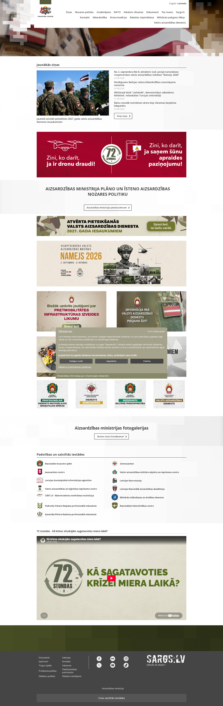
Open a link (52, 397)
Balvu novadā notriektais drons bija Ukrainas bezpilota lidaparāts (145, 104)
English (172, 3)
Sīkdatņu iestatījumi (71, 676)
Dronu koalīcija (118, 17)
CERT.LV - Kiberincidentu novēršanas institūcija (69, 495)
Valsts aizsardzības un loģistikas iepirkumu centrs (71, 488)
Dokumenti (152, 12)
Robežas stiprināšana (142, 17)
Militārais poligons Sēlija (171, 17)
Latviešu (181, 3)
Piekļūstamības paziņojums (69, 671)
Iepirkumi (43, 661)
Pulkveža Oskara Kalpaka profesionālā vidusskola (71, 505)
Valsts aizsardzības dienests (170, 22)
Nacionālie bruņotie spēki (58, 463)
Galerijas (66, 657)
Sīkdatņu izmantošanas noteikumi (74, 367)
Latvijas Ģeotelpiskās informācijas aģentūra (68, 480)
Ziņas (69, 12)
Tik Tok (126, 665)
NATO (117, 12)
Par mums (167, 12)
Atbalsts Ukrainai (133, 12)
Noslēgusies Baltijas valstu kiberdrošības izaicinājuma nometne (145, 84)
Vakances (66, 665)
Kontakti (85, 17)
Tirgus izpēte (45, 665)
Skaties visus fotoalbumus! (110, 436)
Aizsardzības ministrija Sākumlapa (45, 8)
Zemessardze (127, 463)
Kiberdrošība (100, 17)
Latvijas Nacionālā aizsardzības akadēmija (142, 489)
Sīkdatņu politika (47, 676)
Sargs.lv (180, 12)
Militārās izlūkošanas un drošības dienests (142, 497)
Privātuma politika (47, 671)
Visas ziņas (122, 116)
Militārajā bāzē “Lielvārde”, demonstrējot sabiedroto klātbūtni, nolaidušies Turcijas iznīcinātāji (144, 94)
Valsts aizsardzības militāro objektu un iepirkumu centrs (149, 472)
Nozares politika (84, 12)
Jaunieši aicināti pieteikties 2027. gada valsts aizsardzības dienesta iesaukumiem (69, 120)
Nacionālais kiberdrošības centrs (137, 505)
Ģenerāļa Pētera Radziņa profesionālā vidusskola (70, 514)
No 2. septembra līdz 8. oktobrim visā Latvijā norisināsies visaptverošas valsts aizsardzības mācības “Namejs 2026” (146, 73)
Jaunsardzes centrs (55, 472)
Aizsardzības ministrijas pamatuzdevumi (107, 207)
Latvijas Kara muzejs (131, 480)
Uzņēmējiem (104, 12)
